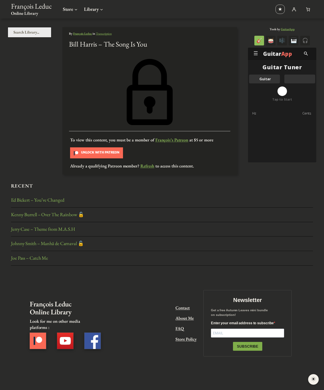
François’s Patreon (171, 140)
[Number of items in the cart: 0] (308, 9)
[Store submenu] (75, 9)
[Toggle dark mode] (313, 379)
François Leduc (31, 6)
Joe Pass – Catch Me (29, 258)
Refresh (147, 166)
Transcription (104, 34)
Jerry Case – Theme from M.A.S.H (43, 229)
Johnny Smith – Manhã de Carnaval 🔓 (47, 243)
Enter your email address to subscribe (242, 323)
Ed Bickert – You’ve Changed (37, 200)
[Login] (294, 9)
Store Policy (186, 339)
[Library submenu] (101, 9)
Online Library (24, 13)
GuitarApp (288, 29)
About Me (184, 318)
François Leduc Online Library (50, 308)
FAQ (179, 328)
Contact (182, 308)
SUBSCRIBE (247, 346)
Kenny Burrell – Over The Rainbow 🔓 (47, 215)
